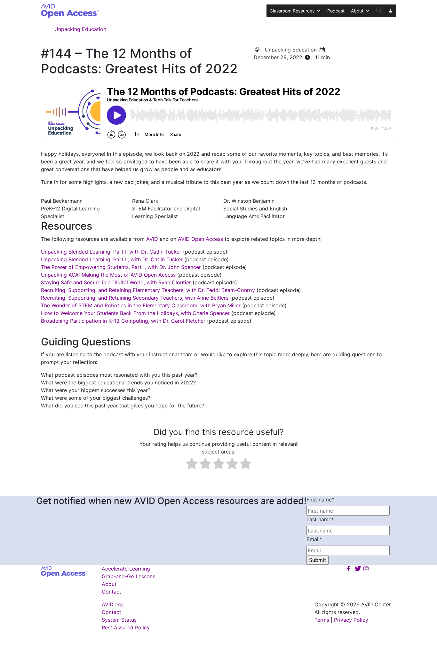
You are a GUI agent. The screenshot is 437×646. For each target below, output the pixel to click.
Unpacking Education (80, 29)
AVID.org (112, 604)
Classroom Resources (292, 10)
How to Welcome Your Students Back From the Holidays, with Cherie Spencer (135, 313)
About (357, 10)
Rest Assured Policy (126, 627)
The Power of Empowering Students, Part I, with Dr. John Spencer (121, 267)
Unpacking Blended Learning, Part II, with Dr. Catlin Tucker (112, 259)
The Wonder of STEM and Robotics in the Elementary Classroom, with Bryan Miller (141, 305)
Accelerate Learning (126, 568)
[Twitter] (357, 568)
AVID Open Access (200, 239)
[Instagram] (365, 568)
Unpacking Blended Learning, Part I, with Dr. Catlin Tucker (111, 251)
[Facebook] (348, 568)
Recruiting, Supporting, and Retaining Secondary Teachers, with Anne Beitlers (134, 298)
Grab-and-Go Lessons (128, 576)
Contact (111, 591)
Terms (321, 620)
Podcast (336, 10)
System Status (119, 620)
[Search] (379, 10)
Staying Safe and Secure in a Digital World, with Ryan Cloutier (116, 282)
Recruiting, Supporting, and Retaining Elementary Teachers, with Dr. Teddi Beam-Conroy (148, 290)
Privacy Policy (351, 620)
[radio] (192, 464)
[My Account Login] (390, 10)
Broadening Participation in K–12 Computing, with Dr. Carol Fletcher (123, 321)
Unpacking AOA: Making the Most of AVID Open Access (108, 275)
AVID (152, 239)
